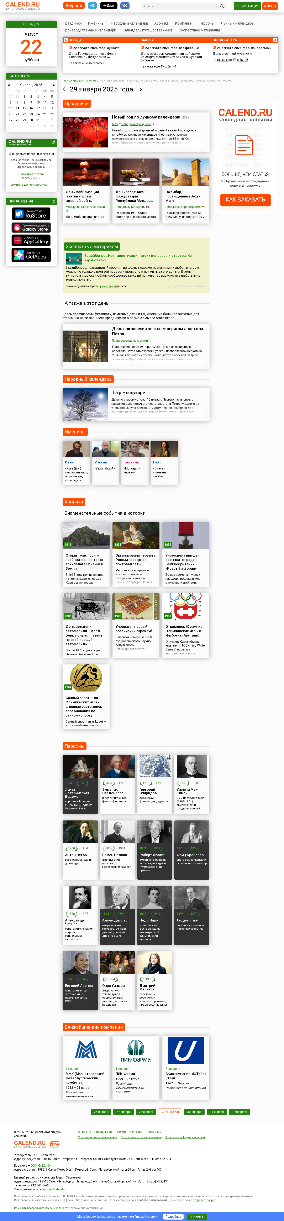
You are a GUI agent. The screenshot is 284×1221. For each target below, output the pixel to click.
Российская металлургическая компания (79, 1096)
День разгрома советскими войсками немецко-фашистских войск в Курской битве (171, 57)
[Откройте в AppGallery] (31, 240)
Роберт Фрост (152, 855)
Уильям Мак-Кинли (188, 791)
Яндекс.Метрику (146, 1216)
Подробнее (173, 1216)
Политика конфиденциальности (185, 1137)
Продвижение (103, 1131)
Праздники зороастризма (183, 206)
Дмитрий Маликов (147, 987)
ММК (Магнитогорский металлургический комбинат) (85, 1078)
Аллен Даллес (114, 920)
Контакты (136, 1131)
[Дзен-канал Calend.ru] (108, 5)
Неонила (131, 462)
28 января (146, 1112)
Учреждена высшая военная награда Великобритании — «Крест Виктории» (182, 562)
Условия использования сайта (97, 1137)
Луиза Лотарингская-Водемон (77, 793)
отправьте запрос (204, 1200)
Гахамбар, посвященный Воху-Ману (182, 196)
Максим (100, 462)
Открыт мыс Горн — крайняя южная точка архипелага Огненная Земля (84, 562)
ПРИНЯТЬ (197, 1216)
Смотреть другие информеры (29, 184)
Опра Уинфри (113, 986)
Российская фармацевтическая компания (130, 1087)
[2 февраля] (256, 1112)
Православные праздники (130, 340)
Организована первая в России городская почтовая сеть (136, 559)
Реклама (121, 1131)
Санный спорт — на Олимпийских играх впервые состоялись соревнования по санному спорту (84, 706)
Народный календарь (129, 23)
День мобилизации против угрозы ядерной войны (82, 196)
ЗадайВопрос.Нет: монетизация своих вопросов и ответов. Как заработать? (139, 257)
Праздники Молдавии (131, 206)
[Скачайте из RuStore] (31, 214)
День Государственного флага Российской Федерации (92, 55)
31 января (217, 1112)
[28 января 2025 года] (64, 89)
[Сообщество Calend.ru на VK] (125, 5)
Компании (183, 23)
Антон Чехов (76, 855)
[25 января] (85, 1112)
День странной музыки (231, 54)
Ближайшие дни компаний (94, 1027)
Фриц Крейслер (190, 855)
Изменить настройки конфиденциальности (41, 1208)
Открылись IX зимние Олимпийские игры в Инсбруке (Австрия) (184, 630)
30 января (194, 1112)
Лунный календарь (237, 23)
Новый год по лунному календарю (146, 117)
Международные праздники (131, 124)
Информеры (154, 1131)
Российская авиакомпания (185, 1088)
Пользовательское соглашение (141, 1137)
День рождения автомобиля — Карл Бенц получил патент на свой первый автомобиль (84, 635)
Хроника (161, 23)
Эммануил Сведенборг (112, 791)
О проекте (84, 1131)
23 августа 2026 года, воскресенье (172, 48)
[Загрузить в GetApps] (31, 255)
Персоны (207, 23)
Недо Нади (149, 920)
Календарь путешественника (147, 30)
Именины (96, 23)
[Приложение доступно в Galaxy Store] (31, 228)
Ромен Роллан (114, 855)
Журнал (74, 5)
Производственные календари (89, 30)
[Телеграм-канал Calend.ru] (92, 5)
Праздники (72, 23)
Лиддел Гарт (188, 920)
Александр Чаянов (74, 922)
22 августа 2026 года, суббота (96, 48)
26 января (101, 1112)
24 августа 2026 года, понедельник (244, 48)
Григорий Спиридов (148, 791)
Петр (157, 462)
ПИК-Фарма (125, 1074)
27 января (123, 1112)
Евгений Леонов (79, 986)
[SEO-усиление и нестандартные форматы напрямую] (245, 211)
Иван (69, 462)
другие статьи (107, 286)
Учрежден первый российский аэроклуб (134, 628)
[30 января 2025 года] (141, 89)
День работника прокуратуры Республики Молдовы (134, 196)
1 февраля (239, 1112)
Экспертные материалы (199, 30)
